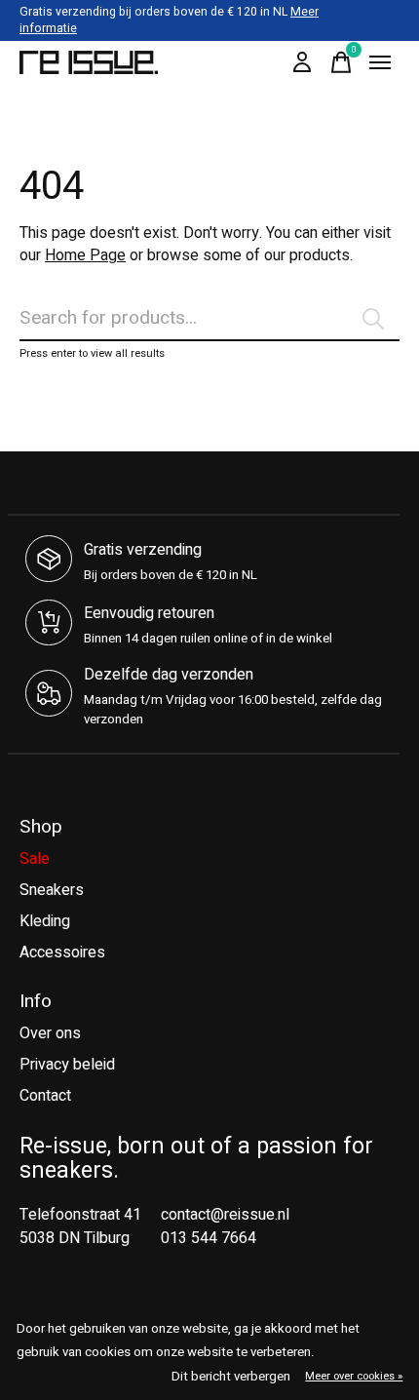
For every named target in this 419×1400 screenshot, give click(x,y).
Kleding (44, 921)
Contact (45, 1096)
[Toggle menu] (380, 62)
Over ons (50, 1033)
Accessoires (62, 952)
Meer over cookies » (353, 1376)
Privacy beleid (67, 1064)
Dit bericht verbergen (230, 1376)
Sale (34, 859)
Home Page (85, 255)
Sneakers (51, 890)
